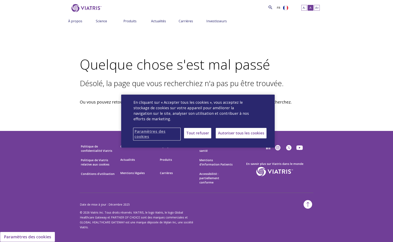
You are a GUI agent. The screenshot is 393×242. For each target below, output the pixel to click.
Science (101, 21)
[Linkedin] (268, 147)
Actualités (158, 21)
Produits (130, 21)
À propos (75, 21)
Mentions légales (132, 173)
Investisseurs (216, 21)
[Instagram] (277, 147)
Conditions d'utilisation (98, 174)
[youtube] (299, 147)
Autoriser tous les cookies (241, 133)
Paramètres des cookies (27, 237)
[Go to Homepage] (86, 8)
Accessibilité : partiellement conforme (209, 178)
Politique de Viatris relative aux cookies (95, 162)
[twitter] (288, 147)
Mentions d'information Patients (216, 162)
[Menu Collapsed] (92, 21)
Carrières (186, 21)
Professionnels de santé (212, 148)
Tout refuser (197, 133)
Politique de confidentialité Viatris (96, 148)
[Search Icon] (270, 7)
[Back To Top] (308, 204)
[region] (198, 121)
